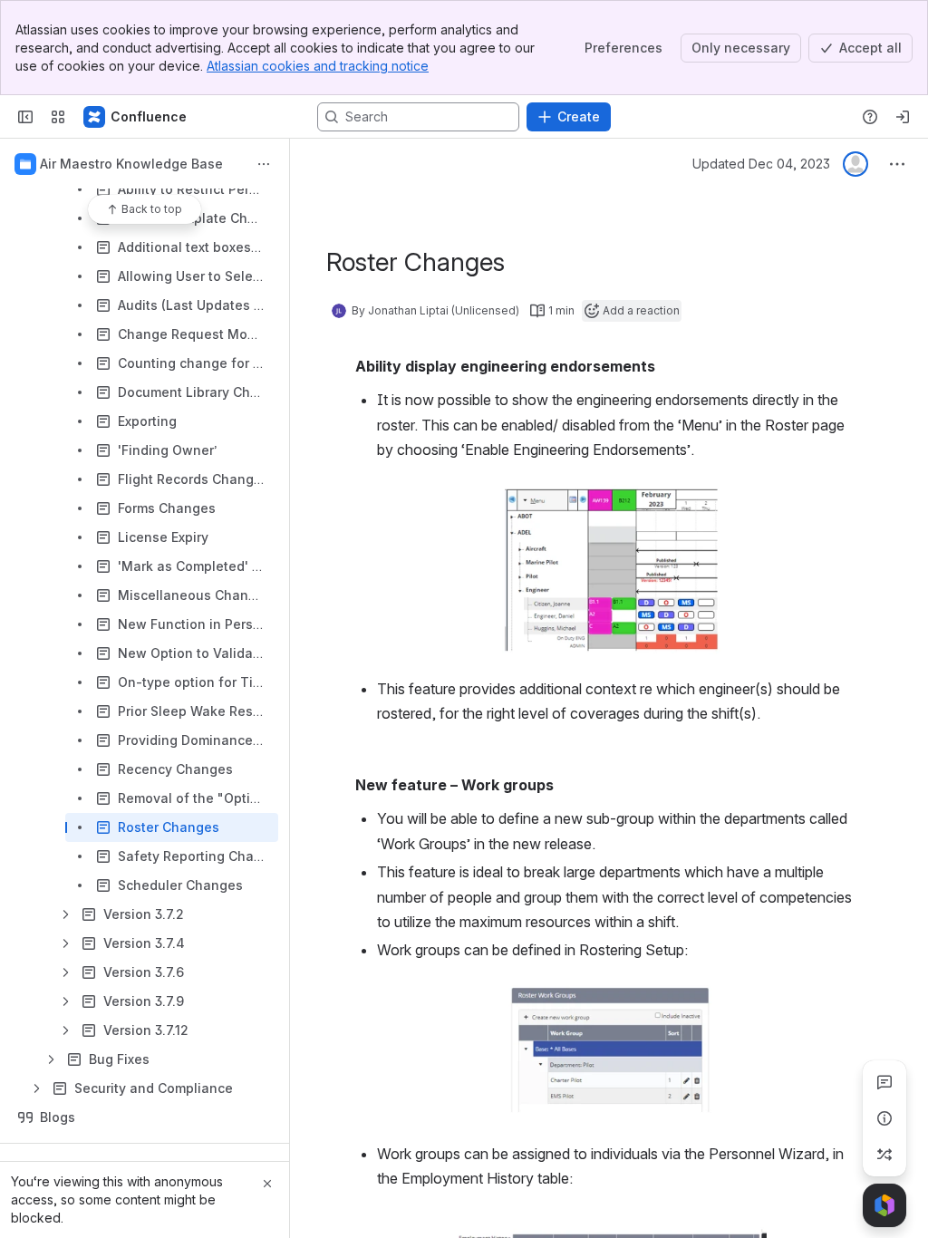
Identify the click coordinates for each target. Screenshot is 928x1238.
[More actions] (264, 164)
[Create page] (884, 1154)
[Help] (870, 116)
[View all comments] (884, 1082)
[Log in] (902, 116)
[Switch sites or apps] (58, 116)
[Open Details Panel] (884, 1118)
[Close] (267, 1183)
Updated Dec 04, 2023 (761, 163)
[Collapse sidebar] (25, 116)
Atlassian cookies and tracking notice (318, 65)
